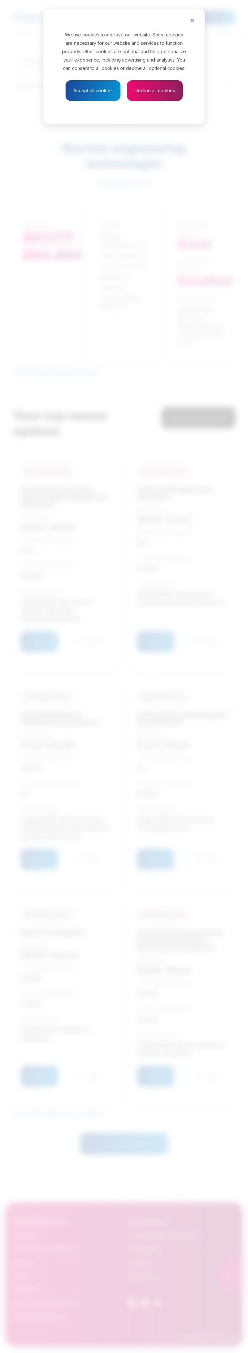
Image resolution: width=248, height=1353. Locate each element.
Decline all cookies (155, 90)
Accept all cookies (93, 90)
